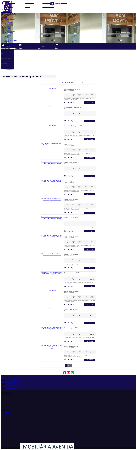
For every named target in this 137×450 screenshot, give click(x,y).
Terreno (8, 27)
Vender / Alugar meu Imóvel (10, 40)
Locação (6, 30)
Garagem (9, 24)
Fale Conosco (10, 45)
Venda (5, 18)
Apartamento (9, 22)
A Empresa (9, 42)
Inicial (5, 17)
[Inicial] (6, 12)
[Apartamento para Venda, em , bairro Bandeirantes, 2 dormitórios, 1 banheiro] (52, 144)
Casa (8, 21)
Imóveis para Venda (5, 430)
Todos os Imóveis (11, 19)
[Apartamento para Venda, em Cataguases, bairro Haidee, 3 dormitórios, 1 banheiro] (52, 255)
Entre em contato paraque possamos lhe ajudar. (9, 389)
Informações (6, 41)
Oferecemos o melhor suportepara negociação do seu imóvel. (10, 381)
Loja (8, 26)
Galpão (8, 28)
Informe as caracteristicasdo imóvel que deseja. (9, 385)
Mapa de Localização (5, 412)
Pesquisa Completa (11, 44)
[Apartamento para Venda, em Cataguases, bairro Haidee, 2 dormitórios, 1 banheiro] (52, 163)
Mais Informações (90, 102)
